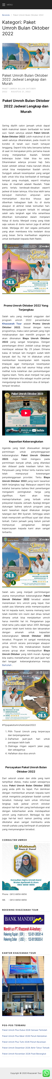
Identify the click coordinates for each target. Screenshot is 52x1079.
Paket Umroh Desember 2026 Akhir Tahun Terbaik (26, 1047)
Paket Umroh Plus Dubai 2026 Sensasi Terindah (24, 1030)
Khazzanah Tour (34, 1073)
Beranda (6, 15)
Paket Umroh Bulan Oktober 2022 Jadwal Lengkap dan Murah (25, 79)
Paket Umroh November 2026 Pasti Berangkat (24, 1053)
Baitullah (6, 665)
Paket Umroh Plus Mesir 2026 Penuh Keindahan (24, 1036)
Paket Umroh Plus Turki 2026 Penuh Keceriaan (24, 1042)
